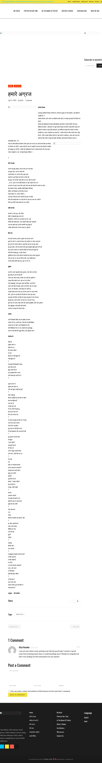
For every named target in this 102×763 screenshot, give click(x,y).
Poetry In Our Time (62, 716)
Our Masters (60, 728)
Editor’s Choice (61, 724)
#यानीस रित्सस (19, 614)
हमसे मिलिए (32, 736)
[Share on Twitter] (17, 600)
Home (31, 712)
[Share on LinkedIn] (20, 600)
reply (78, 647)
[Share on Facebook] (15, 600)
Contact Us (60, 736)
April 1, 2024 (12, 100)
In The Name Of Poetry (64, 720)
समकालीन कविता (76, 1)
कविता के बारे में (84, 1)
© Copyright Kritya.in (36, 759)
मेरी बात (69, 1)
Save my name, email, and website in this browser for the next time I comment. (40, 691)
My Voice (59, 712)
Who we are (60, 732)
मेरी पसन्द (97, 1)
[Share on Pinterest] (23, 600)
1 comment (28, 100)
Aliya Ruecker (24, 647)
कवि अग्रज (91, 1)
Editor (22, 100)
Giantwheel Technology (65, 759)
